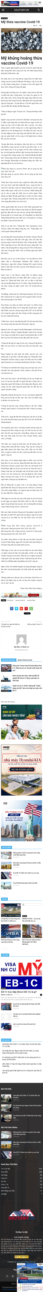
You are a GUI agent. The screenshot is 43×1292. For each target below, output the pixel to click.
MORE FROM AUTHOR (25, 660)
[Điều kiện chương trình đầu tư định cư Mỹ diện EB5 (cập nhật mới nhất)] (6, 865)
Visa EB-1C (5, 1187)
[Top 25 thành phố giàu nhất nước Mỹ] (6, 885)
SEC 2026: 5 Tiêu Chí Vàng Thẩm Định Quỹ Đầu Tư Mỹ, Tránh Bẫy (22, 1065)
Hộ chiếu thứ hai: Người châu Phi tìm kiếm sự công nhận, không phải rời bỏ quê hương (20, 1052)
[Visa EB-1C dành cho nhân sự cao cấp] (6, 875)
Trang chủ (4, 15)
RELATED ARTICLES (8, 660)
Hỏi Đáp (4, 988)
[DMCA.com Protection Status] (22, 1257)
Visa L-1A (4, 1184)
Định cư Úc (15, 1284)
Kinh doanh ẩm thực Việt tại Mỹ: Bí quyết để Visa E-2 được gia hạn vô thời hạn (26, 678)
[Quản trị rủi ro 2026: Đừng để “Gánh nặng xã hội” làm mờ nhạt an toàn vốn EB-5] (6, 688)
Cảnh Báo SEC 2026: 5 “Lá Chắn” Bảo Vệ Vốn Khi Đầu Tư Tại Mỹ (21, 1045)
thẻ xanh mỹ (7, 1246)
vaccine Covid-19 (20, 600)
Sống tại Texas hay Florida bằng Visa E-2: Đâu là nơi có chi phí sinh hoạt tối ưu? (27, 668)
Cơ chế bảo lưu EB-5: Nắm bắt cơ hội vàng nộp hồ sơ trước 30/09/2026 (21, 1058)
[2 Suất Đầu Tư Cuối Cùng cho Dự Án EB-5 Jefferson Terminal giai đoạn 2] (11, 910)
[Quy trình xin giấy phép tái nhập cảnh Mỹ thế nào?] (6, 1006)
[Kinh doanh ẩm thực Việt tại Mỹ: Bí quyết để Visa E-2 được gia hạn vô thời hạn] (6, 678)
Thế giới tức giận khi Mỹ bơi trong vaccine (10, 625)
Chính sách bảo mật (13, 1289)
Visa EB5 (4, 1172)
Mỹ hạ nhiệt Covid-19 (35, 624)
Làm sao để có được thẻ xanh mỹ (24, 1024)
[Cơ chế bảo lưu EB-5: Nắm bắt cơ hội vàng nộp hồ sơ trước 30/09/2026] (6, 1118)
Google (4, 1194)
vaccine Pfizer (31, 600)
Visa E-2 (4, 1178)
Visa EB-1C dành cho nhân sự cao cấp (26, 873)
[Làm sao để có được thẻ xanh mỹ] (6, 1026)
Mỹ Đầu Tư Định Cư (21, 647)
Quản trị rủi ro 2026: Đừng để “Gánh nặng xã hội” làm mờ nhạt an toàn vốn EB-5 (27, 688)
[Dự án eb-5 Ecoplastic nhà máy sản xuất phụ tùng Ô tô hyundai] (30, 1277)
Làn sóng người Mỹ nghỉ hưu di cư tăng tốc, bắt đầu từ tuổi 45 (22, 1072)
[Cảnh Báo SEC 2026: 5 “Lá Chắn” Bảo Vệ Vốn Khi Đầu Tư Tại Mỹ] (6, 1098)
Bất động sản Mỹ (7, 1191)
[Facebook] (7, 1276)
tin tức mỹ (10, 600)
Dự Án (3, 916)
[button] (39, 10)
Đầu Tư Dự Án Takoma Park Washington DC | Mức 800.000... (31, 942)
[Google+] (13, 1276)
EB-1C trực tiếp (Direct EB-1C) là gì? (19, 992)
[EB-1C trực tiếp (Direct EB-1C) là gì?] (21, 974)
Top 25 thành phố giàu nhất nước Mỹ (25, 883)
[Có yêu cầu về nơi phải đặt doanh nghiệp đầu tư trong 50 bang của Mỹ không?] (6, 1016)
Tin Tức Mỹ (12, 15)
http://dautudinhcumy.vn (21, 650)
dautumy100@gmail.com (26, 1262)
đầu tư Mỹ (23, 1239)
